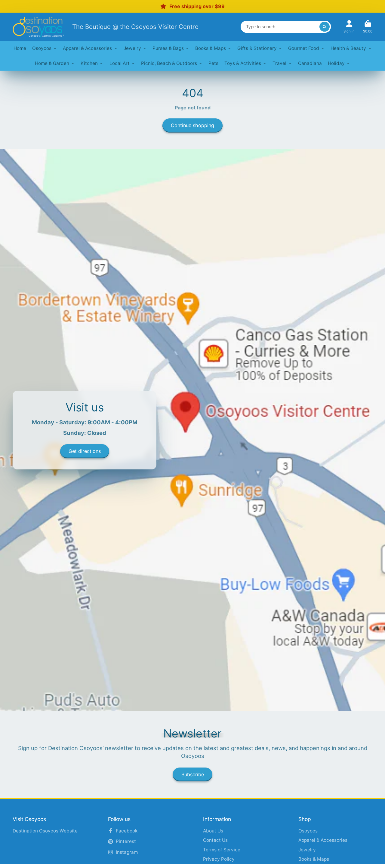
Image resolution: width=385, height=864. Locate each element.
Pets (213, 63)
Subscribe (192, 774)
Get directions (85, 451)
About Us (213, 831)
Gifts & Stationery (257, 48)
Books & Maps (210, 48)
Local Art (119, 63)
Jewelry (132, 48)
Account (349, 26)
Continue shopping (192, 125)
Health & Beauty (348, 48)
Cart (367, 26)
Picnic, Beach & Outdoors (169, 63)
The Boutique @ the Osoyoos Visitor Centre (135, 26)
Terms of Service (221, 850)
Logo (38, 27)
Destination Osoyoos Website (45, 831)
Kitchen (89, 63)
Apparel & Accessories (87, 48)
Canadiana (310, 63)
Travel (279, 63)
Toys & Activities (242, 63)
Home (20, 48)
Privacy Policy (219, 859)
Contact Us (215, 840)
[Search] (324, 27)
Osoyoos (41, 48)
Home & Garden (52, 63)
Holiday (336, 63)
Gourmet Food (303, 48)
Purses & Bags (168, 48)
